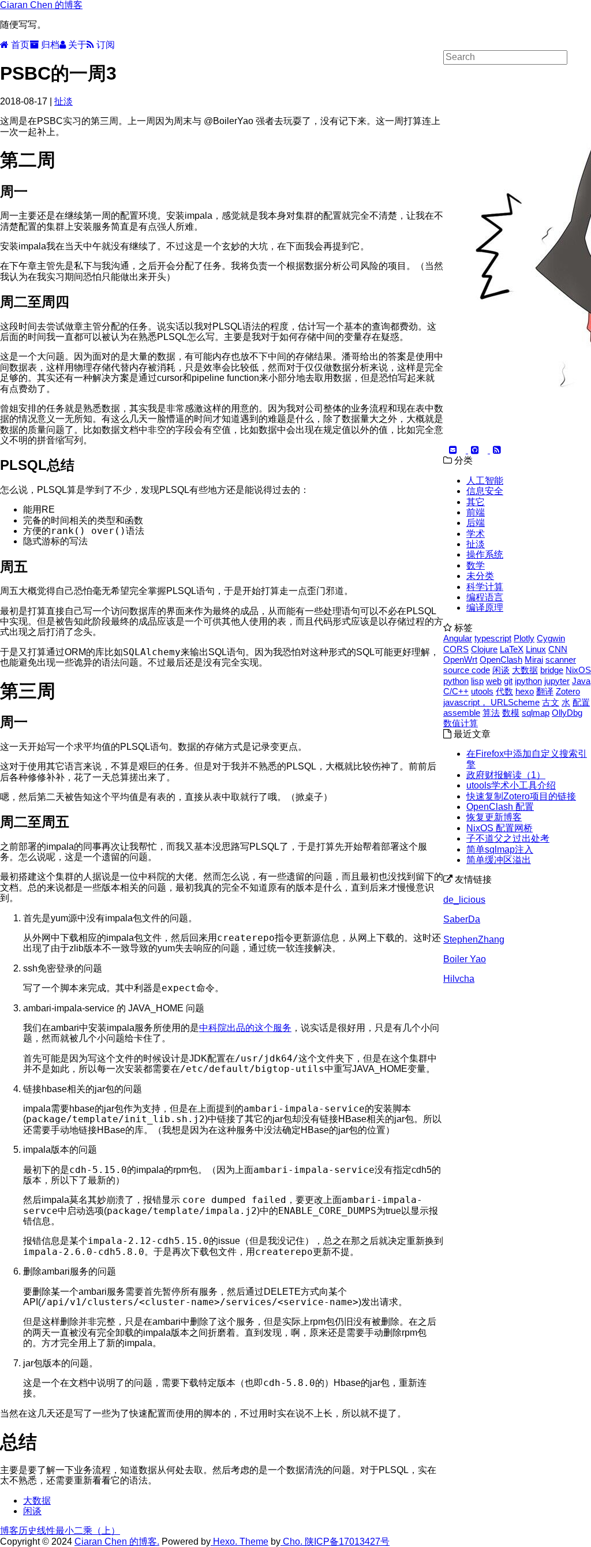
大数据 (37, 1500)
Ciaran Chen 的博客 (41, 5)
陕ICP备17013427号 (347, 1541)
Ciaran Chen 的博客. (116, 1541)
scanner (560, 659)
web (494, 681)
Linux (536, 649)
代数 (504, 691)
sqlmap (535, 713)
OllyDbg (567, 713)
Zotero (568, 691)
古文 (550, 702)
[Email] (453, 450)
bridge (551, 670)
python (456, 681)
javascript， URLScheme (491, 702)
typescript (492, 638)
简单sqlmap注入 (499, 849)
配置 (581, 702)
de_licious (464, 900)
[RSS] (496, 450)
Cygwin (551, 638)
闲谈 (32, 1511)
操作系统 (484, 554)
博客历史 (18, 1530)
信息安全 (484, 491)
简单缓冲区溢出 (498, 860)
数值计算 (460, 723)
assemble (461, 713)
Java (581, 681)
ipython (528, 681)
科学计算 (484, 587)
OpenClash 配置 (500, 807)
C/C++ (456, 691)
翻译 (544, 691)
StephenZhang (473, 939)
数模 (510, 713)
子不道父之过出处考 (507, 838)
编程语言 (484, 597)
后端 (475, 523)
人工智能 (484, 480)
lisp (477, 681)
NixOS (578, 670)
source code (466, 670)
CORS (456, 649)
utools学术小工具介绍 (511, 785)
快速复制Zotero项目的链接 (521, 796)
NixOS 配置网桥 (499, 828)
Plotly (524, 638)
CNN (557, 649)
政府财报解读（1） (505, 775)
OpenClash (501, 659)
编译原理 (484, 607)
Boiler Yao (464, 959)
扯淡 (63, 101)
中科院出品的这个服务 (245, 1028)
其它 (475, 502)
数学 (475, 565)
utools (482, 691)
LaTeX (511, 649)
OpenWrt (460, 659)
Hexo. (224, 1541)
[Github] (474, 450)
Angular (457, 638)
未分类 (480, 576)
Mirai (534, 659)
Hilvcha (458, 979)
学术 (475, 534)
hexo (524, 691)
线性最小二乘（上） (78, 1530)
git (508, 681)
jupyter (557, 681)
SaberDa (461, 919)
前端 (475, 512)
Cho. (292, 1541)
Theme (252, 1541)
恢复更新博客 (494, 817)
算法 (491, 713)
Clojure (484, 649)
